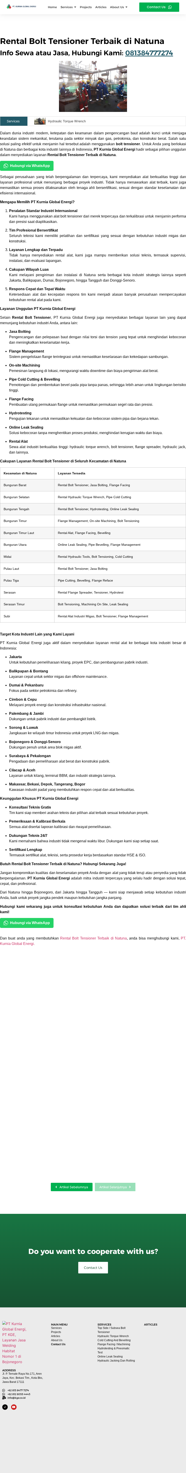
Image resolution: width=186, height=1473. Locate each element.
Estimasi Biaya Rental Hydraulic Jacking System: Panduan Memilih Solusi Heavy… (87, 1143)
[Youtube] (14, 1407)
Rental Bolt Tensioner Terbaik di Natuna (93, 938)
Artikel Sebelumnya (73, 1187)
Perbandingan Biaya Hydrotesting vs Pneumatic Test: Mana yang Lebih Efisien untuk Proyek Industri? (163, 1442)
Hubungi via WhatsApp (30, 166)
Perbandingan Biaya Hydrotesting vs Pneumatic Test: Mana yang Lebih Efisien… (83, 1166)
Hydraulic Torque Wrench (67, 121)
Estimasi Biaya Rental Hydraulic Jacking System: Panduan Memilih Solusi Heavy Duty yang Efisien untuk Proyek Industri (162, 1404)
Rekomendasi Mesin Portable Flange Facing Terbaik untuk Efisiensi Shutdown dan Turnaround (163, 1366)
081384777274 (149, 53)
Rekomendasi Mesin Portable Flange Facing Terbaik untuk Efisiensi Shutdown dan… (92, 1119)
